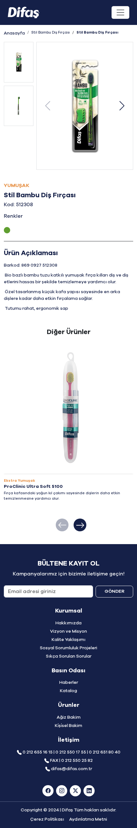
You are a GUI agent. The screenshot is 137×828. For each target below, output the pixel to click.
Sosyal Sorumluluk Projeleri (68, 648)
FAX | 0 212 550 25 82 (71, 760)
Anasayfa (14, 33)
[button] (122, 106)
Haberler (68, 682)
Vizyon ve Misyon (68, 631)
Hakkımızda (68, 623)
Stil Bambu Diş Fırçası (50, 32)
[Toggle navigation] (120, 12)
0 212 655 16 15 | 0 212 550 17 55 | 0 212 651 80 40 (71, 752)
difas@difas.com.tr (71, 769)
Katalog (68, 691)
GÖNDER (114, 591)
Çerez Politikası (47, 819)
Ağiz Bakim (69, 717)
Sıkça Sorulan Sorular (68, 656)
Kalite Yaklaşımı (68, 639)
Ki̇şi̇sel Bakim (68, 725)
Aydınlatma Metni (88, 819)
